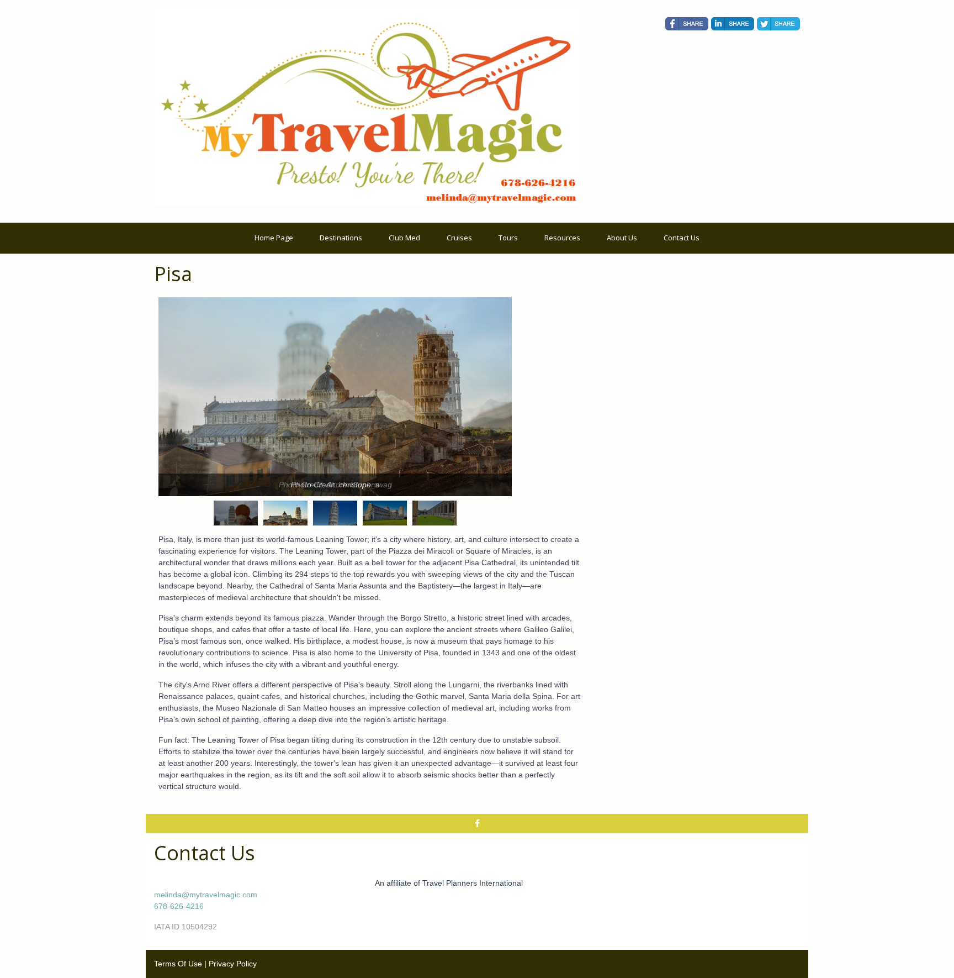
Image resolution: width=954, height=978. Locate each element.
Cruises (459, 238)
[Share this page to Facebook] (686, 23)
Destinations (341, 238)
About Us (622, 238)
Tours (508, 238)
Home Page (274, 238)
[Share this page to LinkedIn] (732, 23)
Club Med (404, 238)
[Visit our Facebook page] (477, 823)
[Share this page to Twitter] (778, 23)
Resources (562, 238)
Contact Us (681, 238)
